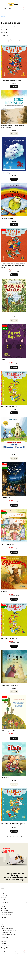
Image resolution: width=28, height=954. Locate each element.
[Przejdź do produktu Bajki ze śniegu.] (14, 154)
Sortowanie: (4, 32)
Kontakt (3, 899)
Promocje (3, 908)
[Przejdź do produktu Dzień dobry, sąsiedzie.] (14, 712)
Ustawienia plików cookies (7, 934)
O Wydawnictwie (5, 893)
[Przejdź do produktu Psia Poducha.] (14, 572)
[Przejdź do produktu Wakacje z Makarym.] (14, 479)
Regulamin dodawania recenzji (8, 930)
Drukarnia (3, 897)
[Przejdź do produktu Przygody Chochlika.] (14, 199)
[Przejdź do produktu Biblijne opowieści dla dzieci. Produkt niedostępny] (14, 666)
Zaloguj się (14, 133)
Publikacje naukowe (6, 914)
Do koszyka (14, 86)
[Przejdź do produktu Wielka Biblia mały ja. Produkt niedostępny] (14, 759)
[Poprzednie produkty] (12, 836)
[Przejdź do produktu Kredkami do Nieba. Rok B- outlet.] (14, 61)
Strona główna (4, 16)
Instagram (3, 943)
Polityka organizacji (6, 895)
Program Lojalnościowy (7, 928)
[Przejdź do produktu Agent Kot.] (14, 341)
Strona (14, 40)
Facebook (3, 941)
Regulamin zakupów (6, 922)
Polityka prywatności (6, 932)
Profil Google (4, 945)
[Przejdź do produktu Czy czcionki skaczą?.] (14, 525)
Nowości (3, 906)
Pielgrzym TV (4, 948)
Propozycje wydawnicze (7, 912)
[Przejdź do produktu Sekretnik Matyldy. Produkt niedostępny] (14, 295)
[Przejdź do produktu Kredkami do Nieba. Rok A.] (14, 388)
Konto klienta (4, 910)
